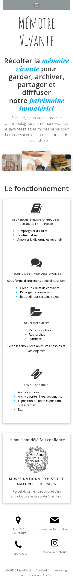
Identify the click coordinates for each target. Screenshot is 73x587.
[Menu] (36, 5)
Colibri (47, 575)
